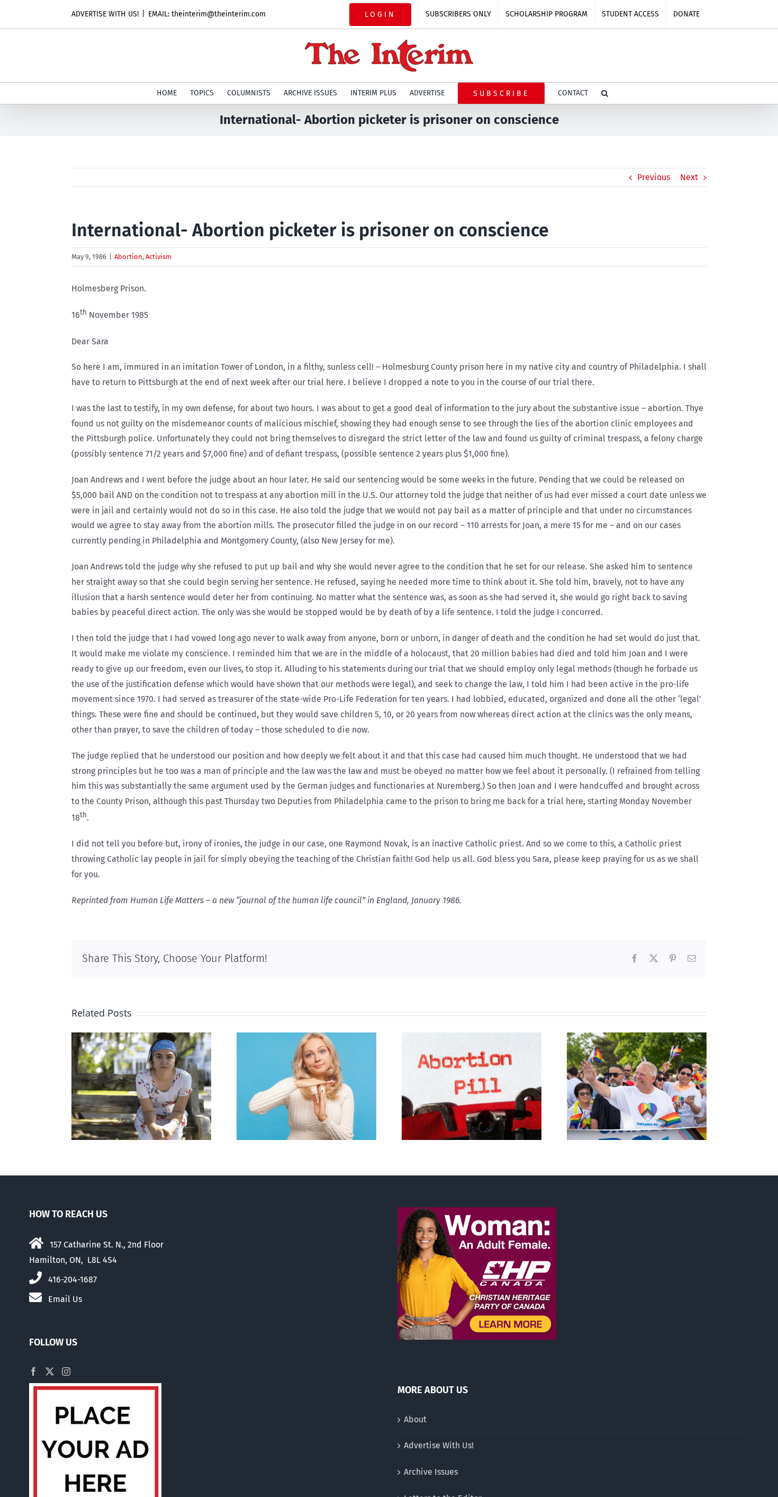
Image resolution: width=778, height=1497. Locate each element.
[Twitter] (50, 1371)
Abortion (128, 257)
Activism (158, 257)
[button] (604, 93)
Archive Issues (431, 1472)
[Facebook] (33, 1371)
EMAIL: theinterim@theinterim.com (207, 14)
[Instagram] (66, 1371)
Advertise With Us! (439, 1445)
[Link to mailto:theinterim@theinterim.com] (35, 1297)
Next (689, 177)
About (415, 1419)
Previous (653, 177)
